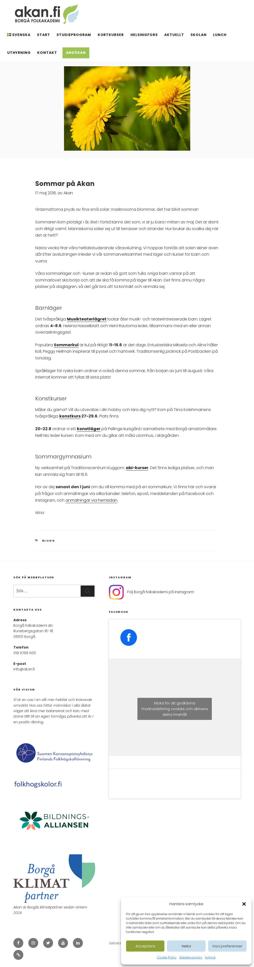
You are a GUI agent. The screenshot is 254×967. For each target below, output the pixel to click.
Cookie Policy (167, 957)
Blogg (48, 541)
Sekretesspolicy (190, 957)
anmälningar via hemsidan (91, 500)
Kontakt (47, 52)
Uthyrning (19, 52)
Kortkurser (111, 34)
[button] (244, 903)
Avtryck (210, 957)
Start (43, 34)
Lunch (219, 34)
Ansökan (76, 52)
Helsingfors (144, 34)
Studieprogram (74, 34)
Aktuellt (174, 34)
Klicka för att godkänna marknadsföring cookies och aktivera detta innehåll (174, 709)
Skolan (198, 34)
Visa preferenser (227, 946)
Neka (186, 946)
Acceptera (145, 946)
